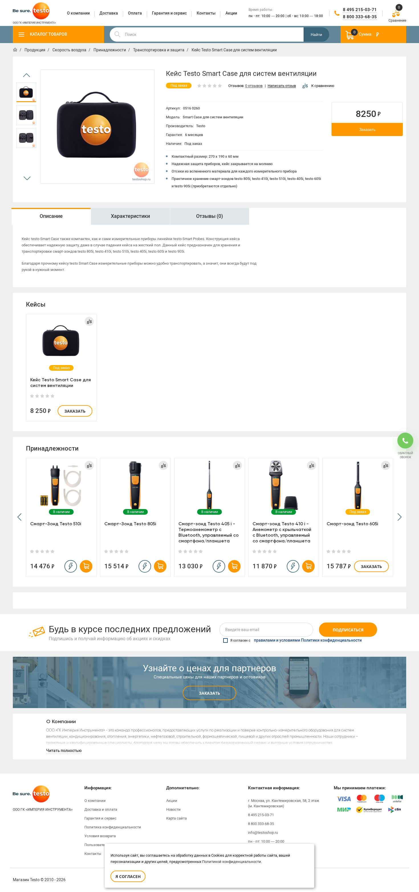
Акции (171, 800)
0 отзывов (254, 86)
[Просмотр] (61, 341)
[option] (26, 92)
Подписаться (348, 629)
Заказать (367, 129)
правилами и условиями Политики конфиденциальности (308, 640)
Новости (173, 809)
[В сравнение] (89, 321)
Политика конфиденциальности (112, 827)
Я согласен (128, 876)
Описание (51, 216)
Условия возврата (100, 836)
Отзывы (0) (209, 216)
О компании (95, 800)
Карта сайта (176, 818)
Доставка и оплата (100, 809)
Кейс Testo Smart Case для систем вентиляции (60, 382)
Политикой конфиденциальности (231, 861)
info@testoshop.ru (263, 832)
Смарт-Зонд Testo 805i (130, 523)
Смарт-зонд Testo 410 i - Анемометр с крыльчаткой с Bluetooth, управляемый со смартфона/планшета (282, 532)
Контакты (92, 854)
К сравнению (322, 86)
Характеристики (130, 216)
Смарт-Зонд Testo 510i (55, 523)
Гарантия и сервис (100, 818)
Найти (316, 34)
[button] (19, 517)
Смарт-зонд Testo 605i (352, 523)
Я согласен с (296, 640)
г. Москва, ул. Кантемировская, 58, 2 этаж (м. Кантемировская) (283, 803)
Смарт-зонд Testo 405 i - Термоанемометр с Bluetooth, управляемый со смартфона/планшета (208, 532)
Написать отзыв (282, 86)
